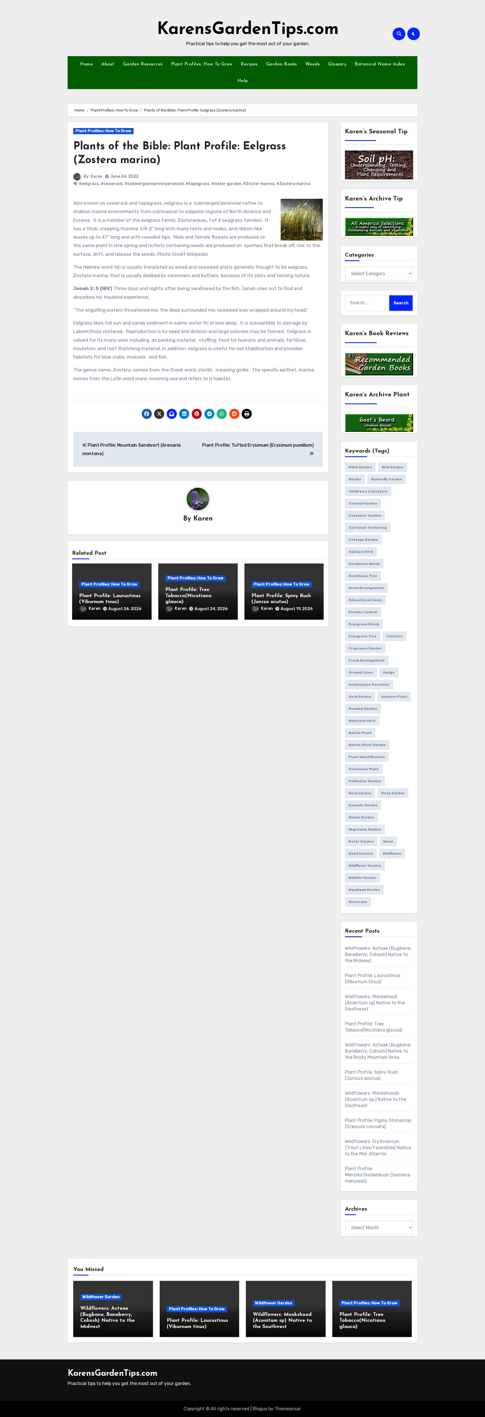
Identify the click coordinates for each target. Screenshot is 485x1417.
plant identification (367, 757)
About (108, 64)
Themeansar (287, 1408)
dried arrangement (366, 588)
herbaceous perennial (369, 684)
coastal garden (363, 503)
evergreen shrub (364, 624)
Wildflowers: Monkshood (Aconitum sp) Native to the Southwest (375, 1003)
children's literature (368, 491)
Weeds (312, 64)
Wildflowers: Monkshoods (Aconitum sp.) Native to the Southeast (375, 1099)
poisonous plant (364, 769)
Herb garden (360, 697)
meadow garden (363, 709)
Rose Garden (393, 793)
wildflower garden (365, 866)
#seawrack (112, 183)
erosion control (363, 612)
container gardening (368, 528)
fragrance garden (365, 648)
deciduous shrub (364, 564)
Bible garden (360, 467)
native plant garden (367, 745)
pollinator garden (365, 781)
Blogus (260, 1408)
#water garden (226, 183)
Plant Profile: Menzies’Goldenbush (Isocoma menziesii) (377, 1175)
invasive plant (394, 697)
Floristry (394, 636)
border (355, 479)
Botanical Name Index (380, 64)
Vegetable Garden (365, 829)
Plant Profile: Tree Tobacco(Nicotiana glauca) (188, 595)
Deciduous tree (363, 576)
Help (242, 81)
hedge (389, 672)
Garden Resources (143, 64)
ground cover (361, 672)
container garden (365, 515)
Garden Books (281, 64)
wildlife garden (362, 878)
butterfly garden (386, 479)
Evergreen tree (363, 636)
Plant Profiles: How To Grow (202, 64)
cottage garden (363, 540)
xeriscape (358, 902)
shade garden (361, 817)
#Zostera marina (293, 183)
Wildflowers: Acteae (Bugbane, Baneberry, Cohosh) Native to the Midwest (378, 954)
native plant (360, 733)
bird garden (392, 467)
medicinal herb (362, 721)
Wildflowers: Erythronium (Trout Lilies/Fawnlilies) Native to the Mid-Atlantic (378, 1147)
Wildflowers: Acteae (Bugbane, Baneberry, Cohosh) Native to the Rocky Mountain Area (378, 1051)
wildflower (392, 853)
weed (388, 841)
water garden (361, 841)
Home (86, 64)
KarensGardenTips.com (248, 29)
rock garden (360, 793)
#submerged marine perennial (154, 183)
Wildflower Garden (101, 1297)
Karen (96, 176)
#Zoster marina (258, 183)
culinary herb (361, 552)
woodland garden (364, 890)
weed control (361, 853)
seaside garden (363, 805)
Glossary (337, 64)
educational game (365, 600)
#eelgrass (89, 183)
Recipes (249, 64)
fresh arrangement (367, 660)
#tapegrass (197, 183)
